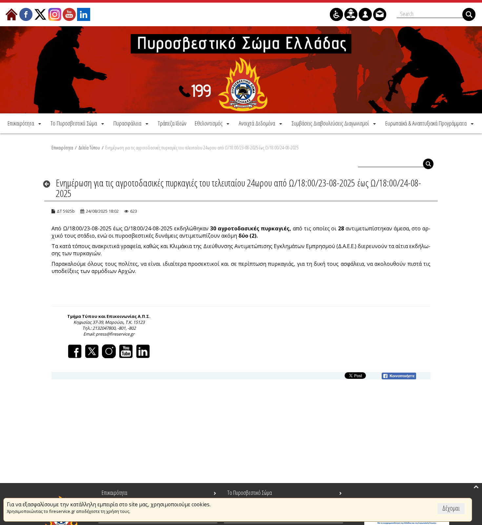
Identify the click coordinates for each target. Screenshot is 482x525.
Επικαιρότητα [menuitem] (114, 492)
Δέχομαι (451, 508)
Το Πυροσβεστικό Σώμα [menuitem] (249, 492)
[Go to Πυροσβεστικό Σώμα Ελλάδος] (241, 69)
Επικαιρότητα (62, 147)
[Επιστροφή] (48, 184)
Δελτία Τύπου (89, 147)
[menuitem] (25, 123)
